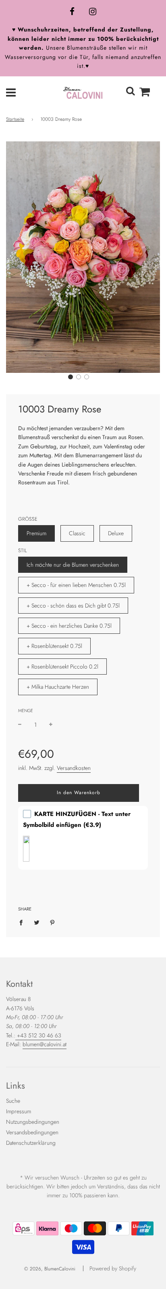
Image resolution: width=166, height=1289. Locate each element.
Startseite (15, 119)
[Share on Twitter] (37, 922)
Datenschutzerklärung (31, 1143)
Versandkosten (74, 768)
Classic (77, 533)
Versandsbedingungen (32, 1132)
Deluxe (116, 533)
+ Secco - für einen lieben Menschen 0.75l (76, 585)
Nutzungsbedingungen (32, 1122)
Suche (13, 1101)
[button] (70, 376)
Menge (25, 710)
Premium (36, 533)
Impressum (18, 1111)
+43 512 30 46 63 (38, 1035)
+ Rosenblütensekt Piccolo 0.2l (62, 666)
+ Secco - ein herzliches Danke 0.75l (69, 626)
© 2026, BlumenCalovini (49, 1268)
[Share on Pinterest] (53, 922)
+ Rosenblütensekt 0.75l (54, 646)
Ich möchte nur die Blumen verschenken (73, 565)
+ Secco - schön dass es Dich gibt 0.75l (73, 605)
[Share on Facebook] (23, 922)
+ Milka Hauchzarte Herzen (58, 687)
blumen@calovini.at (44, 1044)
